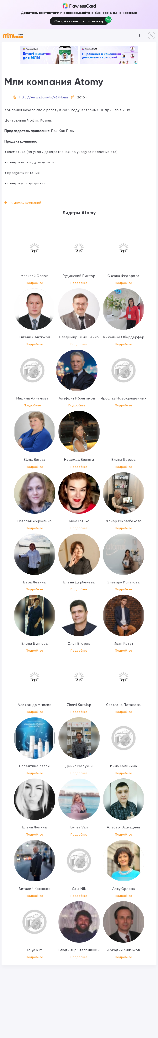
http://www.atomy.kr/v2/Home (43, 97)
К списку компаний (25, 203)
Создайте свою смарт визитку (78, 21)
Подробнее (34, 283)
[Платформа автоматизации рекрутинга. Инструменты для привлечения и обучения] (109, 55)
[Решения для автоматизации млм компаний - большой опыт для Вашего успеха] (49, 55)
